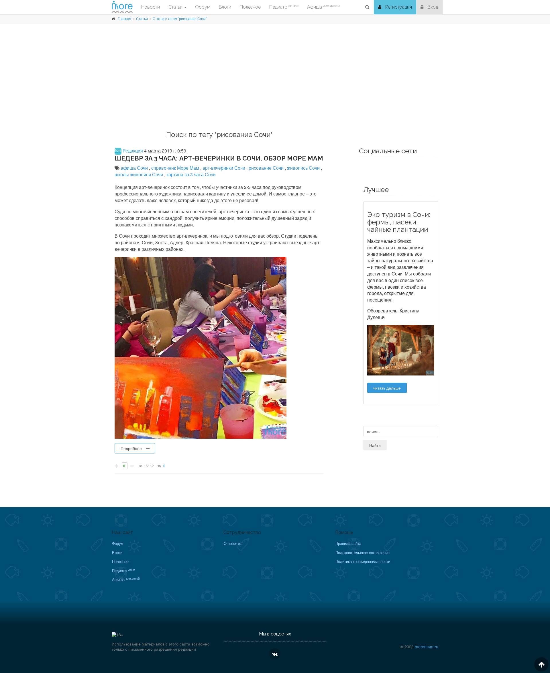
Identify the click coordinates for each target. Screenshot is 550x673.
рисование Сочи (267, 168)
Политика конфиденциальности (362, 561)
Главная (124, 18)
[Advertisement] (275, 85)
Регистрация (398, 7)
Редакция (132, 150)
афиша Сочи (135, 168)
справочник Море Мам (175, 168)
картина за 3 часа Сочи (191, 174)
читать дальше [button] (387, 388)
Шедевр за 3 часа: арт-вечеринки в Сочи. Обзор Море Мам (219, 158)
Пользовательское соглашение (362, 552)
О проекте (232, 543)
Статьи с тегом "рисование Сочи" (180, 18)
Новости (150, 7)
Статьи (142, 18)
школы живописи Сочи (139, 174)
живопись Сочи (304, 168)
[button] (367, 7)
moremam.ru (426, 646)
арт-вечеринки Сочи (224, 168)
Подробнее (131, 448)
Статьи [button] (176, 7)
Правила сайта (348, 543)
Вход (432, 7)
